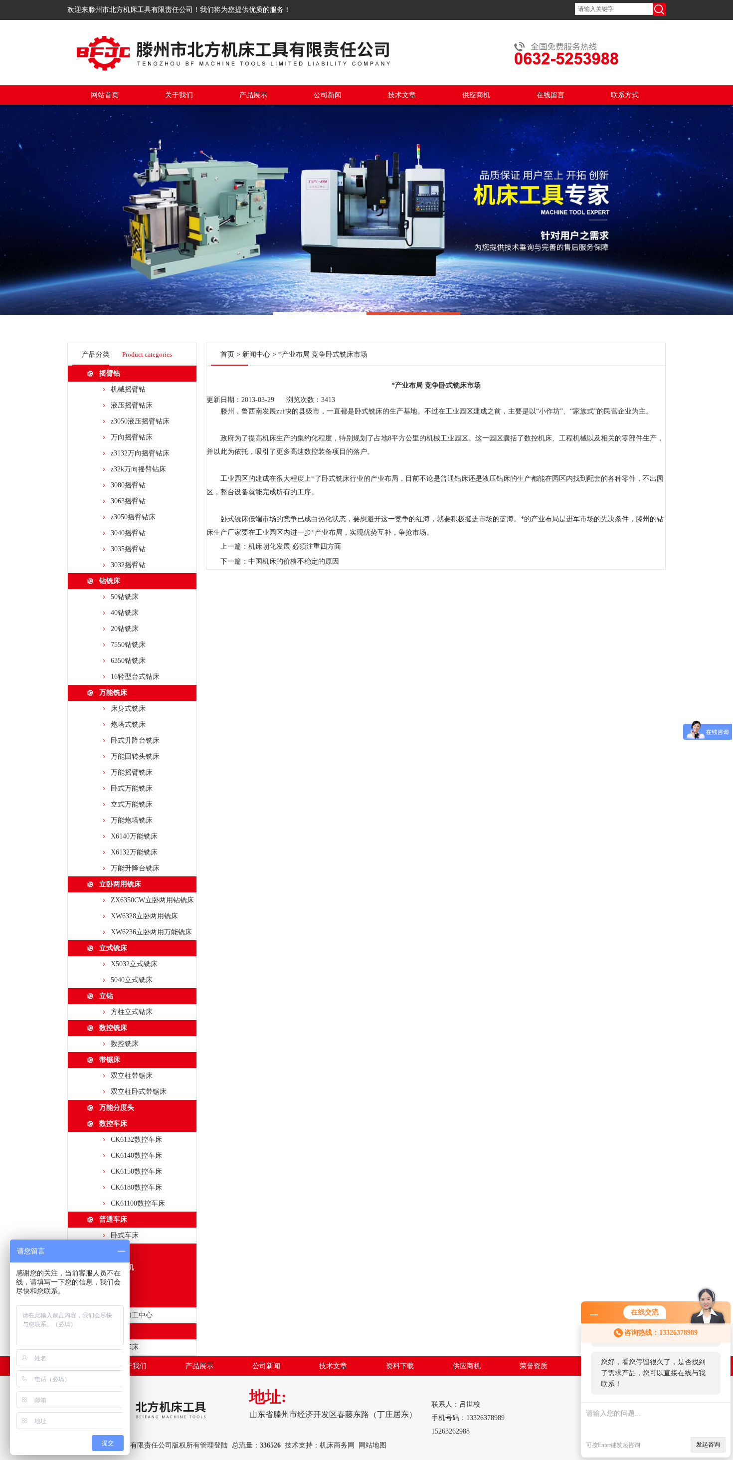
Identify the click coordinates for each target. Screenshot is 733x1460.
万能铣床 (113, 692)
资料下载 (400, 1366)
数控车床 (113, 1123)
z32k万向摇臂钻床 (138, 469)
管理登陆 (214, 1445)
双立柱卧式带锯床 (139, 1091)
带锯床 (109, 1059)
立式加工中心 (132, 1315)
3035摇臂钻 (128, 549)
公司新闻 (328, 95)
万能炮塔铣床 (132, 820)
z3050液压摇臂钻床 (140, 421)
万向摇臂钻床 (132, 437)
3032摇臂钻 (128, 565)
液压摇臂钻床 (132, 405)
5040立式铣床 (132, 980)
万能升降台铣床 (135, 868)
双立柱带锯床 (132, 1075)
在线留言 (550, 95)
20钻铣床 (125, 628)
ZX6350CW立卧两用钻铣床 (152, 900)
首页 (227, 354)
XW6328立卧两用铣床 (144, 916)
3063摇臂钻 (128, 501)
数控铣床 (113, 1028)
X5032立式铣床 (134, 964)
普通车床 (113, 1219)
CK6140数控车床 (136, 1155)
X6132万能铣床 (134, 852)
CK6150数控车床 (136, 1171)
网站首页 (105, 95)
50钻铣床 (125, 597)
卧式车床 (125, 1235)
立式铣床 (113, 948)
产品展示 (253, 95)
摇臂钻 (109, 373)
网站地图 (372, 1445)
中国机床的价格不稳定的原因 (293, 561)
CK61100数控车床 (138, 1203)
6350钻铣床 (128, 660)
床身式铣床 (128, 708)
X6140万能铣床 (134, 836)
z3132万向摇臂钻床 (140, 453)
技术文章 (402, 95)
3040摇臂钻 (128, 533)
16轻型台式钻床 (135, 676)
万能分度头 (116, 1107)
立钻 (106, 996)
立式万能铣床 (132, 804)
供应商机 (476, 95)
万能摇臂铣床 (132, 772)
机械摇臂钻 (128, 389)
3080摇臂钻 (128, 485)
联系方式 (625, 95)
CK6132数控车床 (136, 1139)
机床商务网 (337, 1445)
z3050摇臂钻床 (133, 517)
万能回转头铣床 (135, 756)
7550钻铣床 (128, 644)
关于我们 (179, 95)
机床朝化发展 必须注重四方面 (294, 546)
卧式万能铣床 (132, 788)
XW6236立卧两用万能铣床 (151, 932)
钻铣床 (109, 581)
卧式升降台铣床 (135, 740)
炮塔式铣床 (128, 724)
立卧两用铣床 (120, 884)
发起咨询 (708, 1444)
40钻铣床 (125, 613)
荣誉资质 (534, 1366)
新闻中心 (256, 354)
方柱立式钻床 (132, 1012)
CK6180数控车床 (136, 1187)
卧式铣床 (368, 411)
